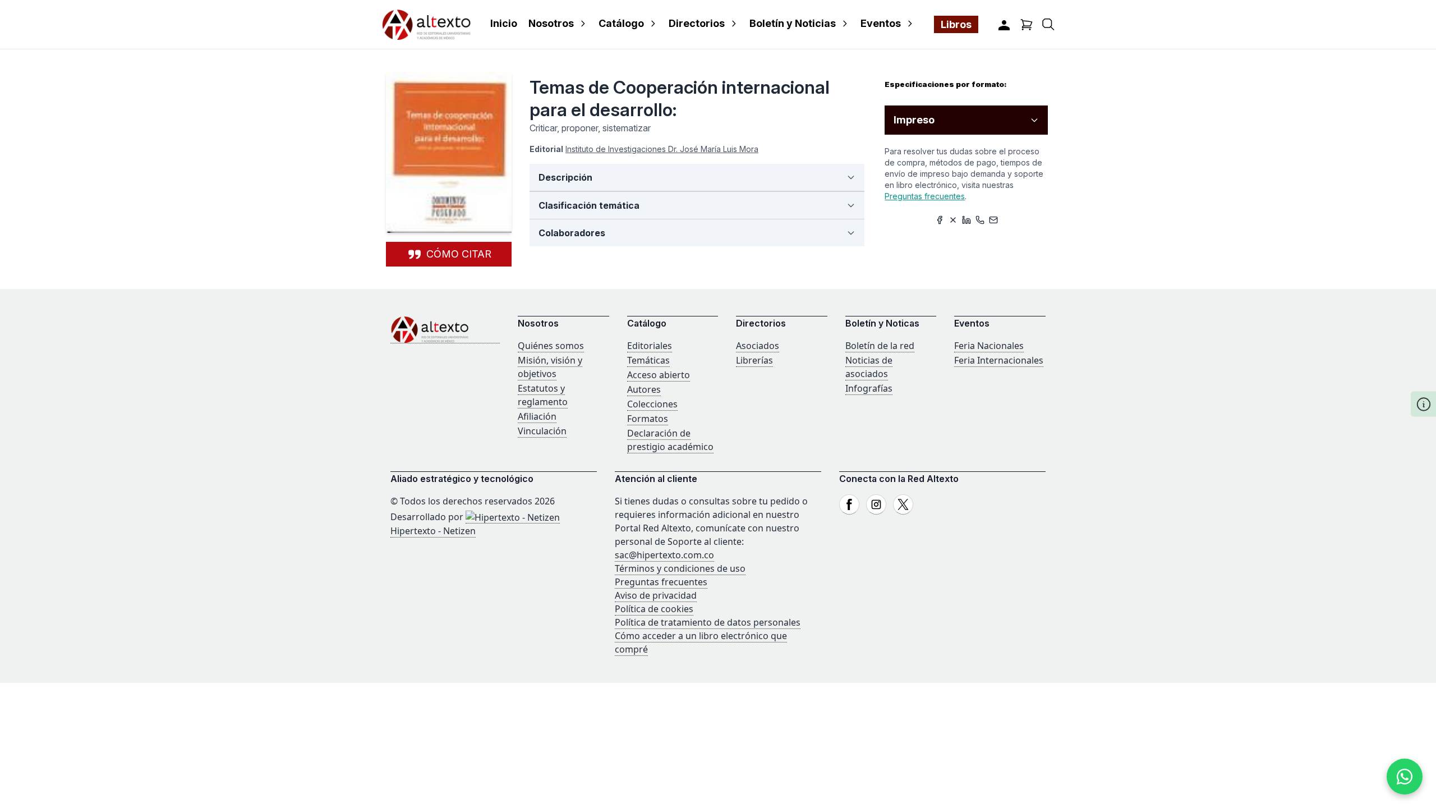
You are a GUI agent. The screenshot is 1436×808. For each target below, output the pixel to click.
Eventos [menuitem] (880, 23)
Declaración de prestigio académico (670, 440)
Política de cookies (654, 609)
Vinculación (542, 431)
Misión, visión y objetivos (550, 367)
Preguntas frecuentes (925, 196)
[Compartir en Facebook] (939, 219)
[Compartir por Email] (993, 219)
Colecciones (652, 404)
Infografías (868, 388)
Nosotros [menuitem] (551, 23)
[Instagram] (876, 504)
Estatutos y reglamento (543, 395)
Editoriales (649, 345)
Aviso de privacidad (656, 595)
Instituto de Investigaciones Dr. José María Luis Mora (661, 149)
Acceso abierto (658, 375)
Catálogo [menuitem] (621, 23)
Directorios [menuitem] (697, 23)
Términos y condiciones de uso (680, 568)
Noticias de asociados (868, 367)
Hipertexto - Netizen (433, 531)
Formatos (647, 418)
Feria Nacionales (989, 345)
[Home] (445, 329)
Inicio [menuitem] (503, 23)
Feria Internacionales (998, 360)
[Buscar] (1048, 24)
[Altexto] (426, 24)
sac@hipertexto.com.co (664, 555)
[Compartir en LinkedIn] (966, 219)
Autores (644, 389)
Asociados (757, 345)
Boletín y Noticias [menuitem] (792, 23)
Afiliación (537, 416)
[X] (903, 504)
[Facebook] (849, 504)
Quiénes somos (551, 345)
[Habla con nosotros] (1405, 777)
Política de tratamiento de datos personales (707, 622)
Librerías (754, 360)
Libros (956, 24)
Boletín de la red (879, 345)
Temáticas (648, 360)
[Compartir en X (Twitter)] (953, 219)
